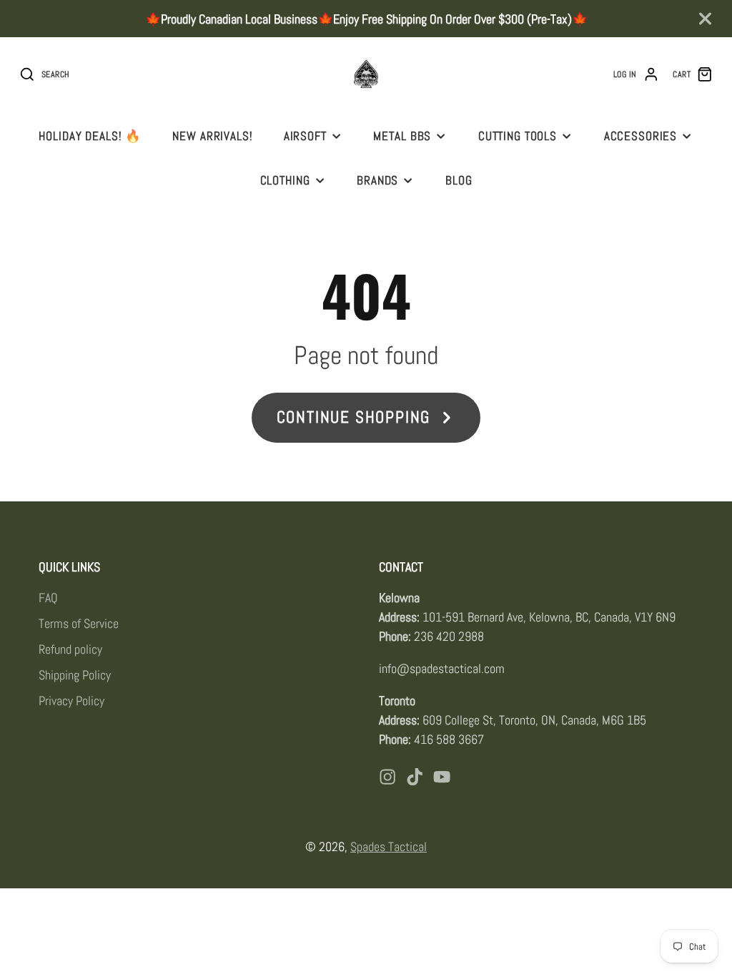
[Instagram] (387, 776)
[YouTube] (441, 776)
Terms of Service (79, 623)
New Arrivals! (212, 136)
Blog (458, 180)
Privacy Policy (71, 700)
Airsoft (305, 136)
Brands (377, 180)
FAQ (48, 597)
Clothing (285, 180)
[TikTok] (414, 776)
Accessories (641, 136)
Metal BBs (402, 136)
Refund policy (70, 649)
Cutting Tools (517, 136)
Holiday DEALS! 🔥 (90, 136)
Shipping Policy (75, 675)
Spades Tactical (388, 846)
